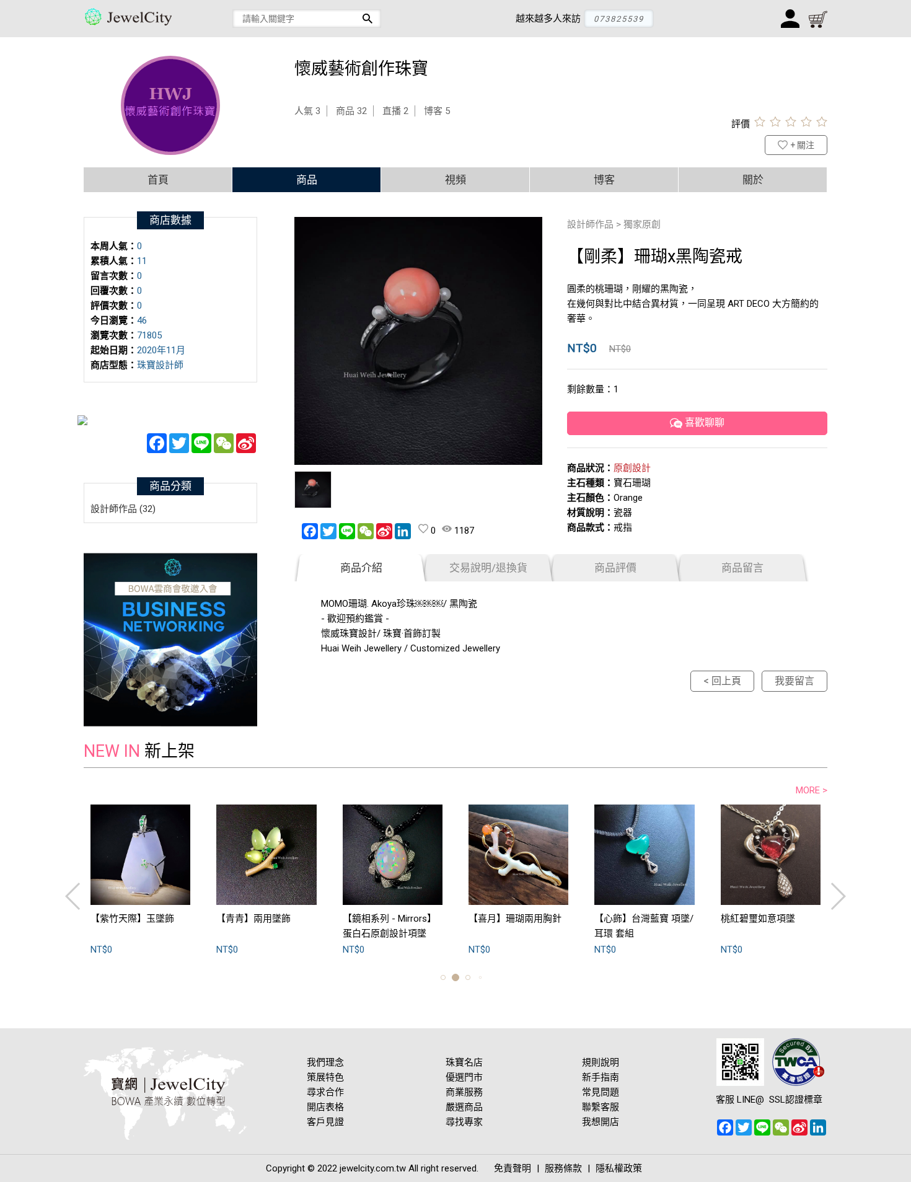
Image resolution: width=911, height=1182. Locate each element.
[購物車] (818, 18)
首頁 (158, 180)
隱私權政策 (619, 1168)
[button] (443, 977)
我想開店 (600, 1121)
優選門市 (464, 1077)
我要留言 (794, 681)
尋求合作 (325, 1092)
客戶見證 (325, 1121)
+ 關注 (802, 145)
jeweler (136, 18)
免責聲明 (512, 1168)
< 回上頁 (722, 681)
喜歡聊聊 (703, 423)
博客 (604, 180)
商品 (306, 180)
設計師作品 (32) (123, 508)
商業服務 (464, 1092)
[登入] (790, 18)
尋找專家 (464, 1121)
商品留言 (742, 568)
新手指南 (600, 1077)
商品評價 (615, 568)
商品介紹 (361, 568)
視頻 (455, 180)
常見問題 (600, 1092)
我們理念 (325, 1062)
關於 (753, 180)
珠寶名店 (464, 1062)
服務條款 (563, 1168)
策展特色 (325, 1077)
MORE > (811, 790)
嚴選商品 (464, 1107)
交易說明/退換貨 (488, 568)
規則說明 (600, 1062)
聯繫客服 (600, 1107)
